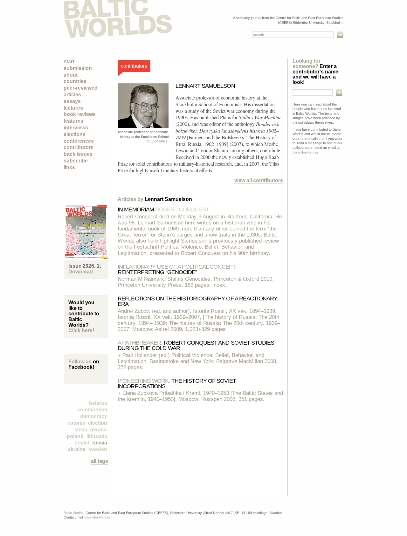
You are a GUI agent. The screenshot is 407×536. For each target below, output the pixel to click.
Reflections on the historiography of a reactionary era (197, 301)
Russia (99, 442)
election (97, 423)
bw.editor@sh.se (305, 152)
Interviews (76, 127)
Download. (81, 271)
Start (69, 61)
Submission (78, 68)
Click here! (81, 330)
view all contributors (258, 180)
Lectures (73, 108)
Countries (75, 81)
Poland (75, 436)
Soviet (82, 442)
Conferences (79, 141)
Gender (98, 429)
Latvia (80, 429)
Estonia (76, 423)
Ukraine (76, 449)
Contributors (78, 147)
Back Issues (78, 154)
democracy (93, 416)
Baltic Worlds (74, 513)
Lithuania (96, 436)
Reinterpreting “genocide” (177, 269)
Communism (92, 409)
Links (69, 167)
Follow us (80, 361)
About (71, 75)
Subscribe (76, 160)
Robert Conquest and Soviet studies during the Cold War (196, 345)
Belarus (98, 403)
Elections (75, 134)
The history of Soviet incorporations (177, 383)
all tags (99, 461)
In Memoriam (163, 209)
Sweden (97, 449)
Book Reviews (80, 114)
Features (73, 121)
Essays (72, 101)
